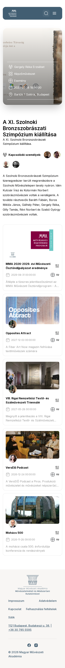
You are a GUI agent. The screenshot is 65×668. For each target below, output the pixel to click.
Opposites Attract (18, 333)
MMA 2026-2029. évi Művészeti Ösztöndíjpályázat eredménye (28, 266)
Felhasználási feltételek (41, 609)
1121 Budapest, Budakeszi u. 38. (29, 625)
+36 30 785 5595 (20, 629)
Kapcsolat (14, 609)
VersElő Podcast (17, 467)
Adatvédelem (48, 601)
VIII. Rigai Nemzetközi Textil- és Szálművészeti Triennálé (27, 400)
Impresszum (16, 601)
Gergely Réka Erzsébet (29, 67)
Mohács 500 (14, 532)
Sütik (11, 617)
